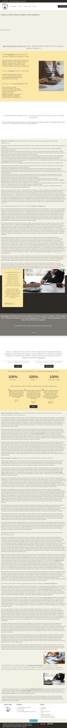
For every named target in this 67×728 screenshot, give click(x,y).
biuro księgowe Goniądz (22, 697)
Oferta (19, 6)
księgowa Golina (15, 696)
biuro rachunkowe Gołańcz (50, 696)
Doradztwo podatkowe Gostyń (57, 699)
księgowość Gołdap (5, 697)
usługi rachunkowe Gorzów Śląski (54, 697)
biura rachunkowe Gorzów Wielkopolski (13, 699)
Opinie (30, 6)
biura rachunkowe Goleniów (13, 700)
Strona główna (14, 6)
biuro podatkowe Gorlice (36, 697)
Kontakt (34, 6)
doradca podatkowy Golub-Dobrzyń (33, 696)
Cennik (25, 6)
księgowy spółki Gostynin (36, 699)
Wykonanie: (43, 724)
